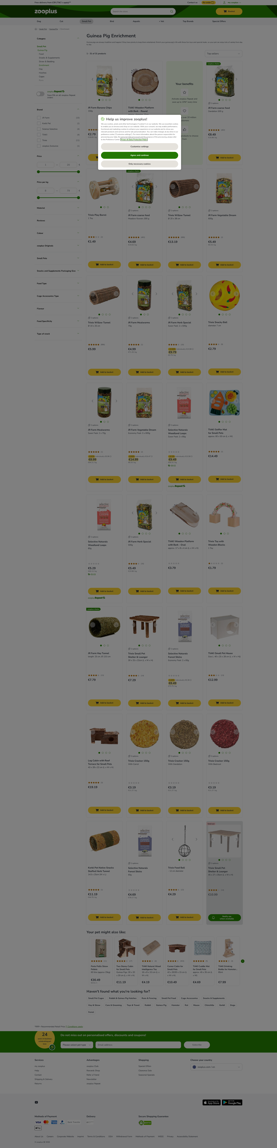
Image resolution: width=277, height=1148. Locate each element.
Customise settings (140, 146)
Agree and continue (139, 155)
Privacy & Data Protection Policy (134, 139)
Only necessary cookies (140, 164)
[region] (139, 142)
